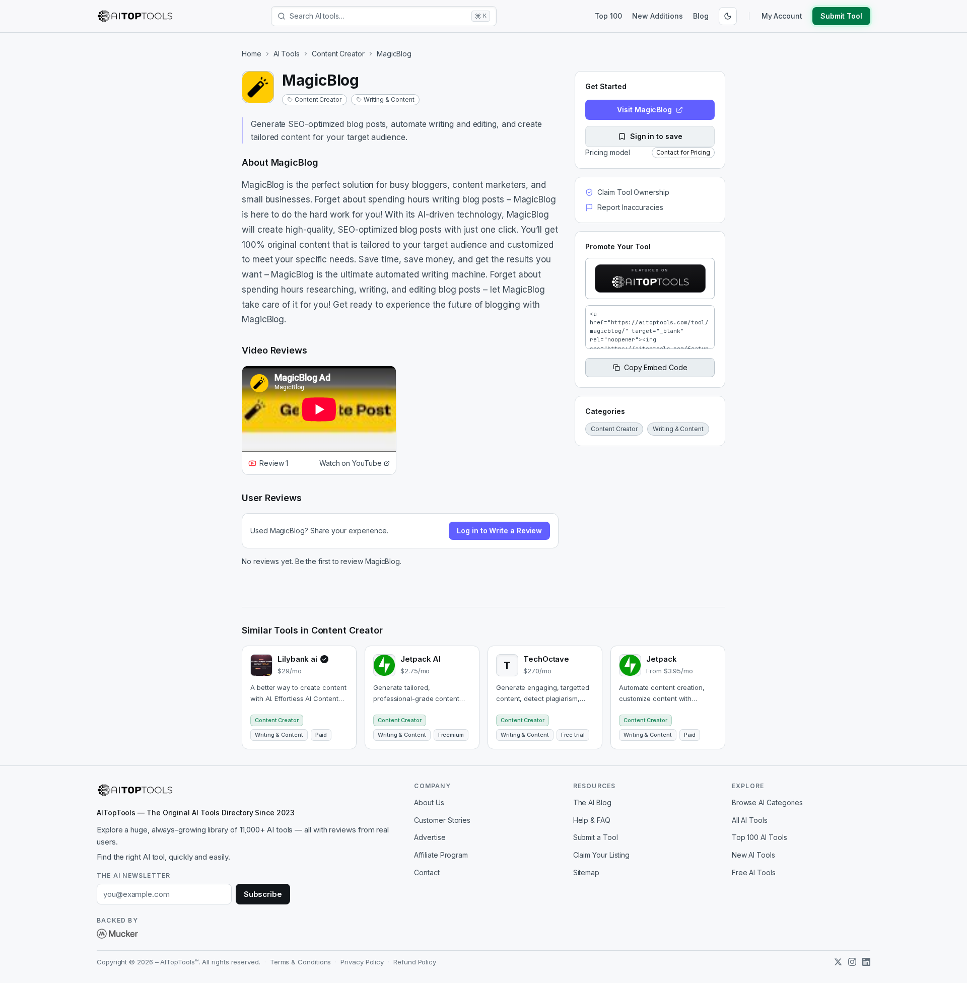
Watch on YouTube (350, 463)
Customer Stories (442, 820)
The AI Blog (592, 802)
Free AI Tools (754, 872)
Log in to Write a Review (499, 530)
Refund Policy (414, 962)
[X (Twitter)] (838, 962)
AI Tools (286, 53)
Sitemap (586, 872)
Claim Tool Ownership (633, 192)
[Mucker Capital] (117, 934)
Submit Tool (841, 16)
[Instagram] (852, 962)
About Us (429, 802)
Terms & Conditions (300, 962)
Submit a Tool (595, 837)
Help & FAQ (591, 820)
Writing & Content (389, 99)
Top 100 (608, 16)
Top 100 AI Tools (759, 837)
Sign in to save (656, 136)
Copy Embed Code (655, 367)
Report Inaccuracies (630, 207)
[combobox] (378, 16)
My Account (782, 16)
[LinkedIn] (866, 962)
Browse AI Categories (767, 802)
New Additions (657, 16)
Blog (701, 16)
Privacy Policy (362, 962)
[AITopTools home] (135, 16)
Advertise (429, 837)
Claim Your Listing (601, 855)
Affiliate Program (441, 855)
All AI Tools (750, 820)
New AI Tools (753, 855)
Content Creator (338, 53)
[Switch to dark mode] (728, 16)
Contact (426, 872)
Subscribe (263, 894)
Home (251, 53)
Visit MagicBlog (644, 109)
